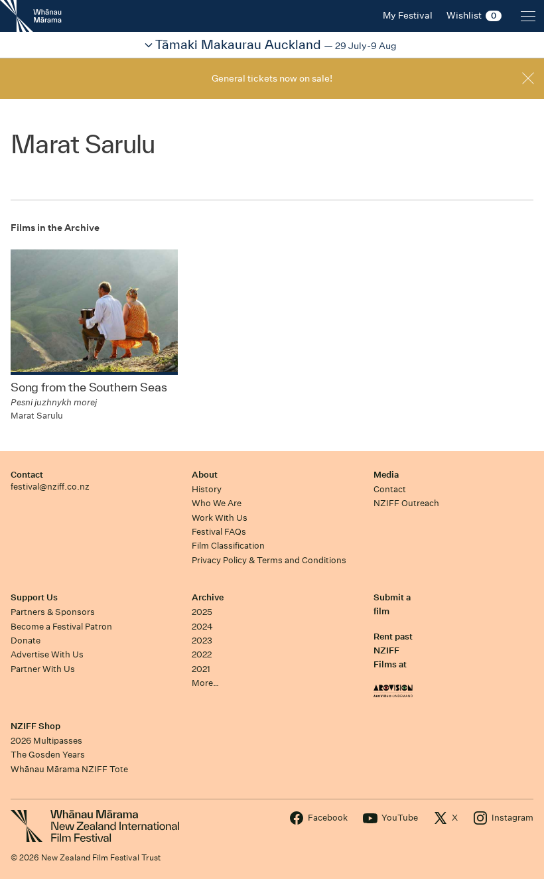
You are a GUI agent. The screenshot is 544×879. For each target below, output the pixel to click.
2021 (201, 669)
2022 (202, 654)
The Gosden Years (48, 754)
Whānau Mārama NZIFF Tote (69, 769)
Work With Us (219, 517)
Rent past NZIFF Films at (393, 651)
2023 (202, 640)
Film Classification (228, 545)
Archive (208, 597)
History (207, 489)
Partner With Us (43, 669)
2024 (202, 626)
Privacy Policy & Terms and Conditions (269, 560)
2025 (202, 612)
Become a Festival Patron (61, 626)
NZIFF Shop (35, 726)
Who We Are (216, 503)
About (205, 474)
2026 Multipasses (46, 740)
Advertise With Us (47, 654)
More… (205, 683)
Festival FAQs (219, 531)
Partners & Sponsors (53, 612)
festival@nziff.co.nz (50, 486)
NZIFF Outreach (406, 503)
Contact (27, 474)
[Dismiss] (528, 78)
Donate (25, 640)
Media (386, 474)
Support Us (34, 597)
